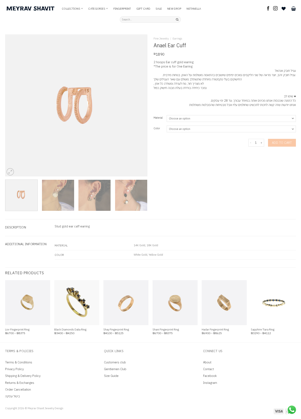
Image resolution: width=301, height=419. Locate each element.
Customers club (115, 362)
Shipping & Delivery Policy (23, 376)
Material (158, 118)
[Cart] (293, 8)
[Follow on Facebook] (268, 8)
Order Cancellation (18, 389)
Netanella (194, 8)
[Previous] (13, 105)
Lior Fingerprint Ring (17, 329)
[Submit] (177, 19)
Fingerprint (122, 8)
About (207, 362)
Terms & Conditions (18, 362)
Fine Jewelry (161, 38)
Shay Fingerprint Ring (116, 329)
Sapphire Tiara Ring (262, 329)
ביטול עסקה (12, 396)
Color (157, 128)
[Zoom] (10, 171)
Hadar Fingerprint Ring (215, 329)
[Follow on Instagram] (275, 8)
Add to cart (282, 143)
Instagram (210, 383)
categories (96, 8)
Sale (159, 8)
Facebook (210, 376)
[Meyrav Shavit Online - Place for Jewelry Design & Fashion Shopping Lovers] (30, 8)
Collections (71, 8)
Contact (208, 369)
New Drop (174, 8)
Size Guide (111, 376)
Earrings (177, 38)
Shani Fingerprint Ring (166, 329)
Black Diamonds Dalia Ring (70, 329)
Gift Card (143, 8)
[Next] (139, 105)
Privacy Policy (14, 369)
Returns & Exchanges (19, 383)
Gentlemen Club (115, 369)
